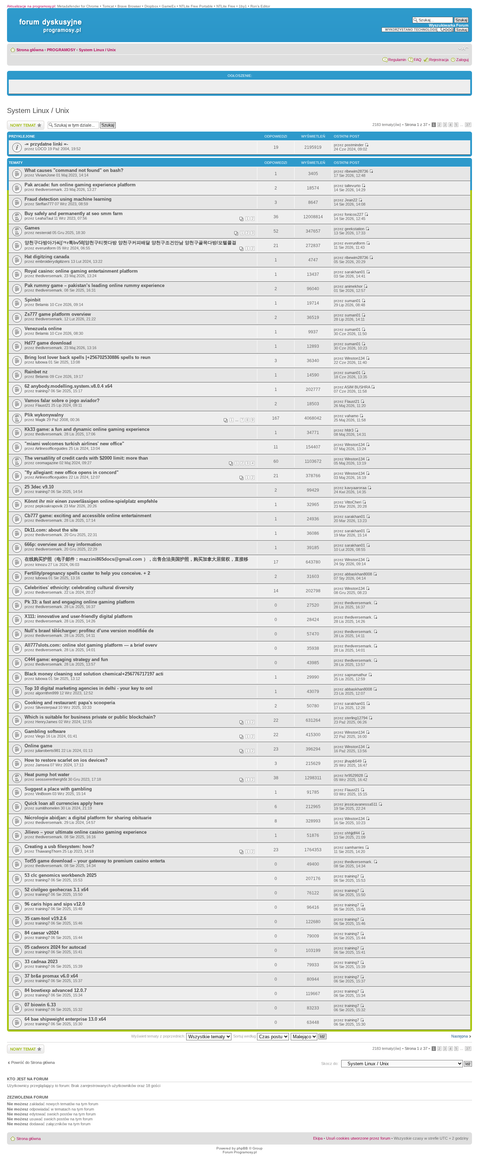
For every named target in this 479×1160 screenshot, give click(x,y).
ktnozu (41, 564)
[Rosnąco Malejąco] (309, 1036)
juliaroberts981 (47, 750)
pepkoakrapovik (49, 506)
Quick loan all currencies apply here (64, 803)
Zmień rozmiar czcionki (463, 48)
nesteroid (43, 233)
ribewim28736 (356, 171)
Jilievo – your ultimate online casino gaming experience (86, 832)
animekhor (354, 286)
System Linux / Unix (97, 50)
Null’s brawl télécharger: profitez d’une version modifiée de (89, 630)
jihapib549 (353, 761)
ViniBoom (43, 794)
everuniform (45, 248)
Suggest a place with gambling (58, 789)
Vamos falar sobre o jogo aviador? (62, 400)
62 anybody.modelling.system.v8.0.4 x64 (68, 386)
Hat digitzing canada (47, 256)
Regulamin (397, 60)
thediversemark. (49, 189)
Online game (38, 745)
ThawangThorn (48, 851)
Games (32, 228)
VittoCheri (353, 502)
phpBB (242, 1148)
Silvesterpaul (46, 707)
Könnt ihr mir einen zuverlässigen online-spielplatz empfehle (91, 501)
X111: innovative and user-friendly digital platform (79, 616)
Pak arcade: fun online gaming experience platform (80, 184)
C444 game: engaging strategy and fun (66, 659)
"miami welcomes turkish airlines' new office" (74, 443)
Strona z (416, 124)
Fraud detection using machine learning (68, 199)
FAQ (417, 60)
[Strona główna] (49, 18)
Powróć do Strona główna (33, 1062)
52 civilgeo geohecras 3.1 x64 (56, 889)
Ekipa (318, 1138)
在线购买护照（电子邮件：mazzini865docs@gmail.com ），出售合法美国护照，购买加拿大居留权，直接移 (136, 559)
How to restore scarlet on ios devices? (66, 760)
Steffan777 (44, 204)
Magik (40, 420)
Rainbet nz (36, 371)
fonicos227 (354, 214)
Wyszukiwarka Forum (448, 25)
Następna (459, 1036)
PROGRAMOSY (61, 50)
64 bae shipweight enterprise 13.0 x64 (65, 1019)
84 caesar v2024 (42, 932)
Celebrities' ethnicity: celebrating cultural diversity (79, 587)
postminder (354, 145)
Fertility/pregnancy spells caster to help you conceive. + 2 (87, 573)
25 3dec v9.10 (39, 486)
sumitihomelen (47, 808)
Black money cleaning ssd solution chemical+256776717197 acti (94, 673)
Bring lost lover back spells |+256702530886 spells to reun (87, 357)
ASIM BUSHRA (357, 387)
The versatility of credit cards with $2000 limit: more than (86, 458)
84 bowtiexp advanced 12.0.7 (56, 990)
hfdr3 (349, 430)
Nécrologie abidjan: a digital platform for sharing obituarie (88, 817)
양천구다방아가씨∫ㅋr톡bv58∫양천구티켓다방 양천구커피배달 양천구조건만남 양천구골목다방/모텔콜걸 (130, 242)
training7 (42, 391)
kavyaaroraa (355, 488)
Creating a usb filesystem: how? (59, 846)
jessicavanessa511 (361, 804)
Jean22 (351, 200)
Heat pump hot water (47, 774)
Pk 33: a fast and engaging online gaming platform (80, 602)
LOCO (41, 149)
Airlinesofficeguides (51, 448)
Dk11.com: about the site (51, 530)
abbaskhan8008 (358, 574)
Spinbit (32, 299)
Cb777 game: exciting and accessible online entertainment (88, 515)
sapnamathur (356, 675)
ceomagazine (46, 463)
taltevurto (352, 186)
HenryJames (46, 722)
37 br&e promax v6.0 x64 (51, 976)
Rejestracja (438, 60)
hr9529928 (354, 775)
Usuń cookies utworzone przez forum (358, 1138)
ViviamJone (45, 175)
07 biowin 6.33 (40, 1004)
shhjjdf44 (352, 833)
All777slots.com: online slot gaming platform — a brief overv (91, 645)
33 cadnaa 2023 (41, 961)
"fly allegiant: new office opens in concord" (72, 472)
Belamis (42, 304)
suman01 (352, 301)
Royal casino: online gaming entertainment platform (81, 271)
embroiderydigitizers (52, 261)
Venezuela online (43, 328)
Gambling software (45, 731)
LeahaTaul (44, 218)
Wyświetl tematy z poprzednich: (158, 1036)
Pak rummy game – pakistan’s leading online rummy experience (94, 285)
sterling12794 (356, 718)
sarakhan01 (355, 272)
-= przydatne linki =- (46, 144)
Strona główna (29, 50)
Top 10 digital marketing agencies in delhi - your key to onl (89, 688)
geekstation (354, 229)
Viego (40, 736)
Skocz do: (329, 1063)
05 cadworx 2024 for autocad (55, 947)
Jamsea (42, 765)
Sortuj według (245, 1036)
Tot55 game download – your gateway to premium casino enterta (95, 861)
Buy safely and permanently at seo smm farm (74, 213)
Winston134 (355, 358)
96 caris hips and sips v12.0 (55, 904)
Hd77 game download (48, 343)
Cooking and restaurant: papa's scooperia (70, 702)
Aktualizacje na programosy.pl (31, 6)
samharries (354, 847)
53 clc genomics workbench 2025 (60, 875)
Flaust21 (42, 405)
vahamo (351, 416)
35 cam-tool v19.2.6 (45, 918)
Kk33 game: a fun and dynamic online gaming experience (87, 429)
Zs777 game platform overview (58, 314)
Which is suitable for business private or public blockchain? (90, 717)
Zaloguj (462, 60)
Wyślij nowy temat (22, 123)
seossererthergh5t (51, 779)
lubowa (41, 362)
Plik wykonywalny (44, 415)
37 (468, 125)
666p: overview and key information (63, 544)
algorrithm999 (47, 693)
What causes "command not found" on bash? (74, 170)
